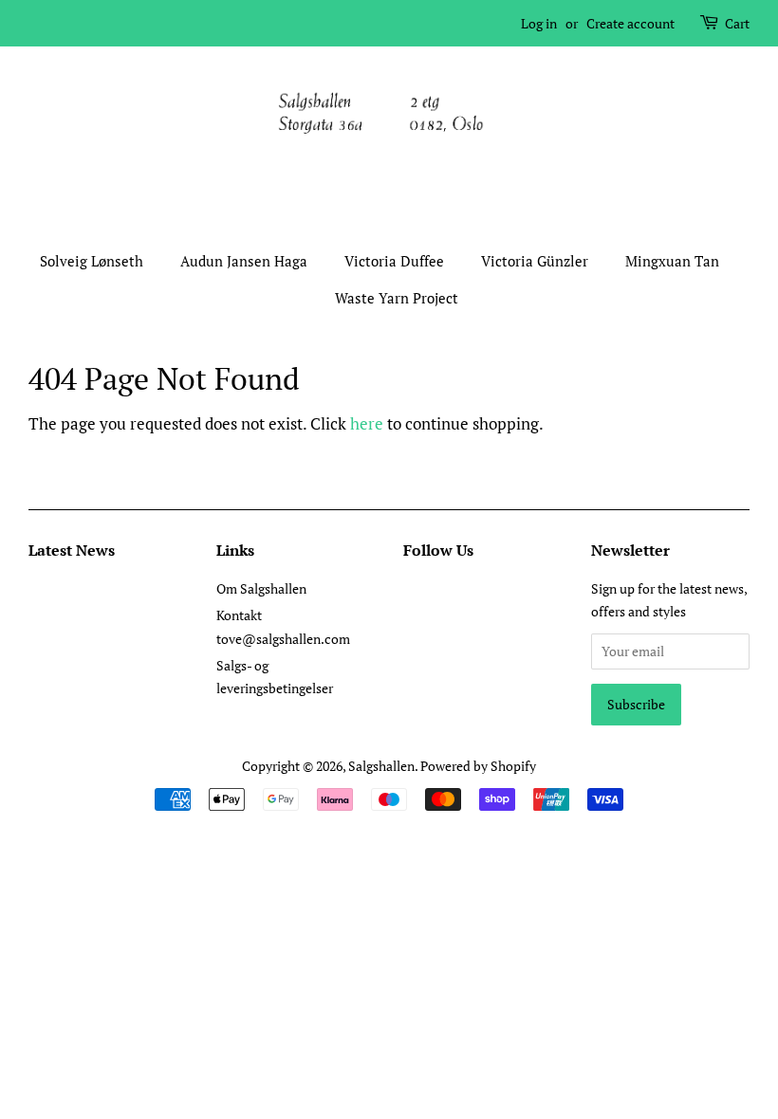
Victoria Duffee (394, 260)
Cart (737, 23)
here (366, 423)
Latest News (71, 550)
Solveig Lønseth (91, 260)
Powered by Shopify (478, 766)
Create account (630, 23)
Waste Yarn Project (396, 297)
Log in (539, 23)
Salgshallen (381, 766)
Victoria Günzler (534, 260)
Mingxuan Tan (672, 260)
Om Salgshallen (261, 588)
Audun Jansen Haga (243, 260)
